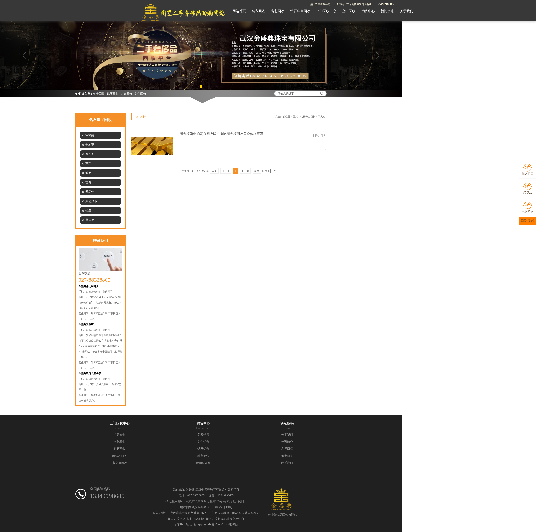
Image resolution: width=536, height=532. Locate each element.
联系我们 (287, 463)
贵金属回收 (119, 463)
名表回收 (126, 93)
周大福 (321, 116)
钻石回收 (113, 93)
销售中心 (203, 423)
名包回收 (140, 93)
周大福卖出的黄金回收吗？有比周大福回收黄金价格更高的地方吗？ (224, 134)
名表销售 (203, 434)
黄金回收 (99, 93)
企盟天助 (232, 524)
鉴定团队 (287, 455)
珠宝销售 (203, 455)
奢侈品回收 (119, 455)
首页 (295, 116)
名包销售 (203, 441)
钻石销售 (203, 448)
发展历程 (287, 448)
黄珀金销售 (203, 463)
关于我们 (287, 434)
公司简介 (287, 441)
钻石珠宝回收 (307, 116)
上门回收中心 (120, 423)
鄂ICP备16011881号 (198, 524)
